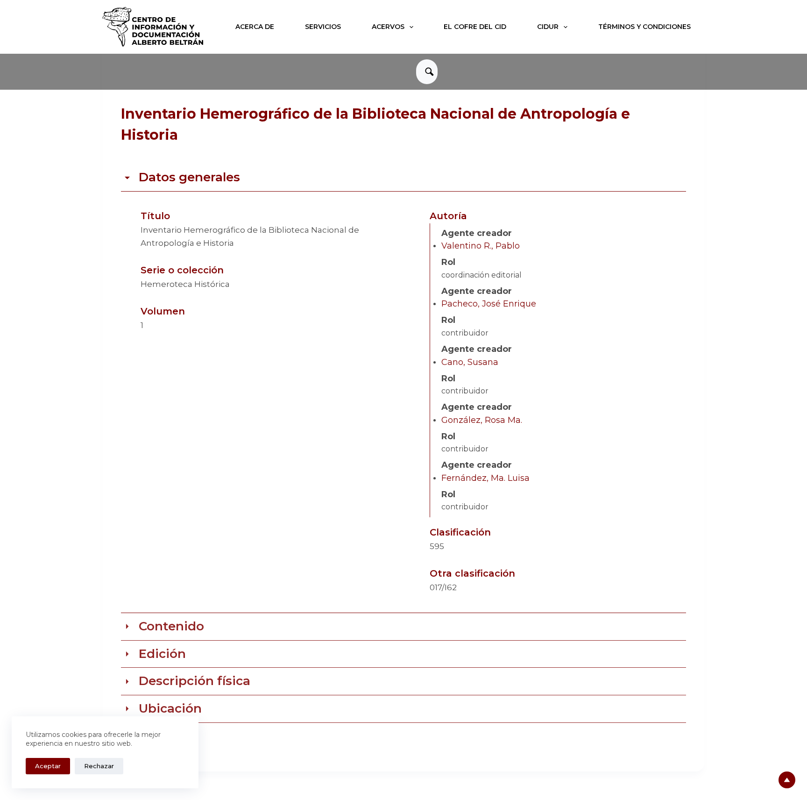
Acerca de (254, 26)
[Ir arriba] (787, 779)
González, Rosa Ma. (481, 420)
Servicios (323, 26)
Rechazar (99, 766)
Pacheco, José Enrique (488, 304)
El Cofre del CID (475, 26)
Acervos (388, 26)
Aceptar (48, 766)
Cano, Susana (469, 362)
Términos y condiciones (644, 26)
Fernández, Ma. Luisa (485, 478)
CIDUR (548, 26)
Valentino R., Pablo (480, 246)
